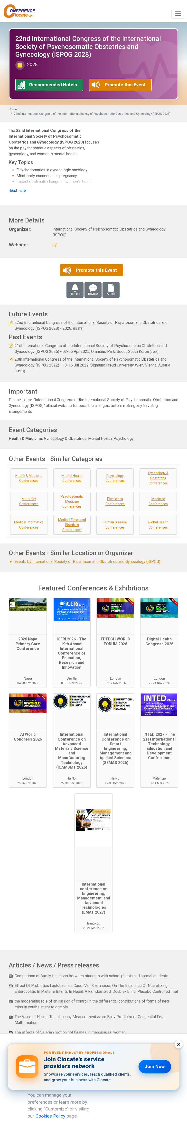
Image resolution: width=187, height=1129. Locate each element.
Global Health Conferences (158, 524)
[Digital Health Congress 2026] (159, 616)
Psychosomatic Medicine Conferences (72, 501)
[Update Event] (11, 322)
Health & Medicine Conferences (28, 478)
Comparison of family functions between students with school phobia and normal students (91, 976)
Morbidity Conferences (28, 501)
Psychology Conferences (115, 478)
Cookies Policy (50, 1116)
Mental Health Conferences (72, 478)
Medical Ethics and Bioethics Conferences (72, 525)
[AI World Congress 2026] (28, 712)
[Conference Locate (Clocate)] (22, 11)
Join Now (155, 1066)
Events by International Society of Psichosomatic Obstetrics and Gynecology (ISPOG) (87, 561)
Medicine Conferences (158, 501)
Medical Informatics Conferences (29, 524)
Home (13, 109)
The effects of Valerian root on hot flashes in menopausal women (70, 1032)
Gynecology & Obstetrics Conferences (158, 478)
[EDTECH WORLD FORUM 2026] (115, 616)
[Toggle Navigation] (178, 14)
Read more (17, 191)
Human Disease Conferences (115, 524)
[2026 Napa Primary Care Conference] (28, 616)
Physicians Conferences (115, 501)
